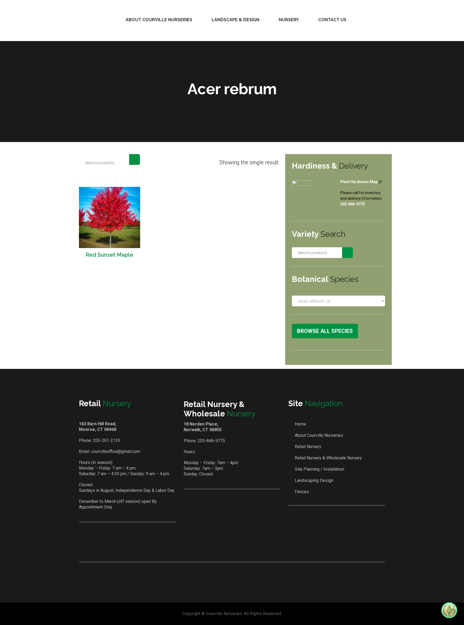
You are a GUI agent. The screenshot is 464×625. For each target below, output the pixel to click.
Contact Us (332, 19)
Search (134, 159)
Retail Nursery (308, 446)
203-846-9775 (211, 440)
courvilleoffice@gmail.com (115, 451)
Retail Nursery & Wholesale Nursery (328, 457)
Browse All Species (325, 331)
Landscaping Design (314, 480)
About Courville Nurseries (159, 19)
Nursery (289, 19)
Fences (302, 491)
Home (300, 424)
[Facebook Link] (224, 547)
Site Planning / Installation (319, 469)
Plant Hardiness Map (359, 182)
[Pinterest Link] (240, 547)
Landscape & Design (235, 19)
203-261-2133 (106, 440)
